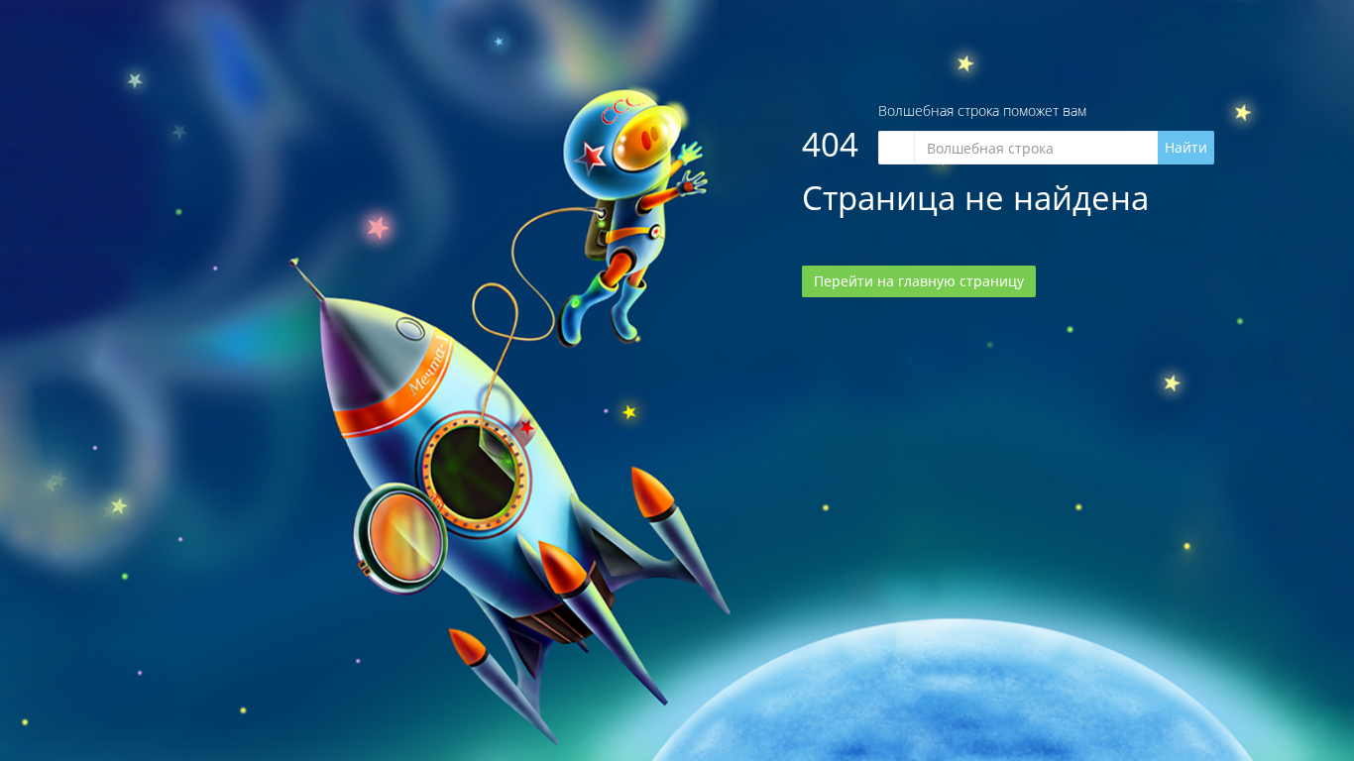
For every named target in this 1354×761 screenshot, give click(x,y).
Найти (1186, 147)
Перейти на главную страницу (919, 281)
